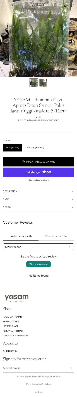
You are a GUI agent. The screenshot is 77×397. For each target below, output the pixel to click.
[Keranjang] (73, 5)
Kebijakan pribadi (13, 331)
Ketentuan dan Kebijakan (38, 384)
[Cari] (12, 5)
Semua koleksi (11, 321)
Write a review (38, 264)
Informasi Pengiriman (15, 335)
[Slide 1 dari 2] (34, 83)
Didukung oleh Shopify (49, 376)
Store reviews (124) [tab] (56, 236)
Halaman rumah (12, 316)
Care (6, 199)
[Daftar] (70, 368)
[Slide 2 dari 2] (43, 83)
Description (10, 191)
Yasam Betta (31, 376)
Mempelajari (10, 326)
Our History (10, 351)
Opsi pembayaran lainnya (38, 180)
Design (7, 207)
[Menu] (4, 5)
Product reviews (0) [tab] (21, 236)
